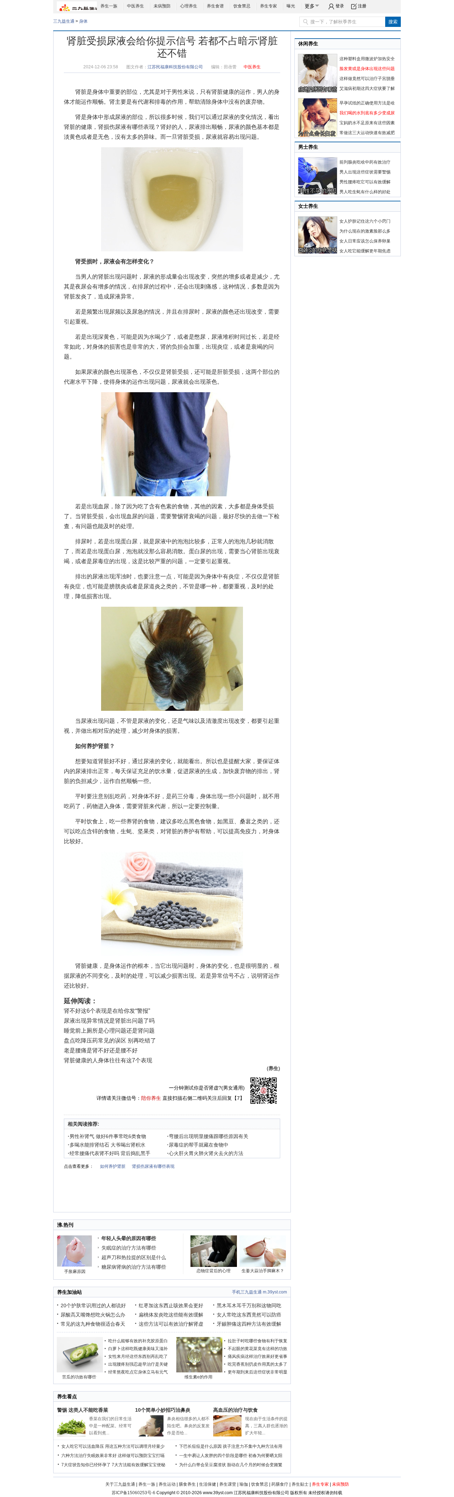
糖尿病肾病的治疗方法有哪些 (133, 1267)
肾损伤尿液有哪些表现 (126, 127)
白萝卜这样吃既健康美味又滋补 (138, 1348)
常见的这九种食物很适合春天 (93, 1324)
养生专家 (268, 6)
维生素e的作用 (198, 1377)
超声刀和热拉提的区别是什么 (133, 1257)
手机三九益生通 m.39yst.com (259, 1292)
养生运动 (167, 1484)
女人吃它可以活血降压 (82, 1446)
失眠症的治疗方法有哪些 (128, 1248)
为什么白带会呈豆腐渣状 (202, 1464)
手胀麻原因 (74, 1271)
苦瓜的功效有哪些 (79, 1377)
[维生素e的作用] (199, 1371)
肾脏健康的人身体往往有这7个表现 (108, 1060)
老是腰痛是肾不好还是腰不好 (101, 1050)
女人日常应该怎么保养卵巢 (365, 241)
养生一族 (108, 6)
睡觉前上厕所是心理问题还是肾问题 (109, 1031)
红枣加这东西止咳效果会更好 (171, 1305)
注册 (362, 6)
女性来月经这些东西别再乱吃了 (138, 1356)
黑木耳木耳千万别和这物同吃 (249, 1305)
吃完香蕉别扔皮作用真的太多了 (257, 1364)
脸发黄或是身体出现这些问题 (367, 68)
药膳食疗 (279, 1484)
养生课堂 (227, 1484)
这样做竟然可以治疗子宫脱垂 (367, 78)
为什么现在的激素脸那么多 (365, 231)
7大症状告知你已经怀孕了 (86, 1464)
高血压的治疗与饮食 (235, 1410)
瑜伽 (243, 1484)
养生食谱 (215, 6)
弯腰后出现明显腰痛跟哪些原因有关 (207, 1136)
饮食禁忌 (241, 6)
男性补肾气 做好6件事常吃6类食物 (107, 1136)
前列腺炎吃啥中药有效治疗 (365, 162)
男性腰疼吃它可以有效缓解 (365, 181)
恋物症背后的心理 (213, 1270)
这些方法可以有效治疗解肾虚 (171, 1324)
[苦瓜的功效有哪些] (80, 1371)
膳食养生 (187, 1484)
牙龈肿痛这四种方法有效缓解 (249, 1324)
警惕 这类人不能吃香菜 (82, 1410)
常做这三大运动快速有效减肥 (367, 132)
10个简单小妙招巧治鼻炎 (162, 1410)
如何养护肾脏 (92, 746)
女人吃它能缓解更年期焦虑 (365, 250)
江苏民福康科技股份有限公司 (175, 66)
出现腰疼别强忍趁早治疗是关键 (138, 1364)
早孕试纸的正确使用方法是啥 (367, 103)
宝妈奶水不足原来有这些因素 (367, 122)
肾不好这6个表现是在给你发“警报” (107, 1011)
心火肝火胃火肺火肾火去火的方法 (205, 1153)
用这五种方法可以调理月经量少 (135, 1446)
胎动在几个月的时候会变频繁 (254, 1464)
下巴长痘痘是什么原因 (200, 1446)
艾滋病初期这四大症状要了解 (367, 88)
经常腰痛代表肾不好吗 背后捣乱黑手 (109, 1153)
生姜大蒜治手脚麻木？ (263, 1270)
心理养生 (188, 6)
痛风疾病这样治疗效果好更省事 (257, 1356)
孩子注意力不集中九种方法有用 (252, 1446)
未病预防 (162, 6)
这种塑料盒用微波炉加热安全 (367, 58)
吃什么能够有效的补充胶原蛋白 (138, 1340)
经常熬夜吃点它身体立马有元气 (138, 1372)
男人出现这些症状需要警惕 (365, 172)
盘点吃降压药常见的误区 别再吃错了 (110, 1041)
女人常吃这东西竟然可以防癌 (249, 1315)
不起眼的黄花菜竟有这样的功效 (257, 1348)
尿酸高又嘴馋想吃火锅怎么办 (93, 1315)
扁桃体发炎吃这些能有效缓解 (171, 1315)
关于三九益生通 (120, 1484)
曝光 (291, 6)
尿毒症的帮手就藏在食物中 (197, 1145)
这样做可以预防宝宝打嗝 (141, 1455)
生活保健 (207, 1484)
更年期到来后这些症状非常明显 (257, 1372)
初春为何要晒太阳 (265, 1455)
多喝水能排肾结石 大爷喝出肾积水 (106, 1145)
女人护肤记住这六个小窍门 (365, 221)
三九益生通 (63, 21)
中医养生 (135, 6)
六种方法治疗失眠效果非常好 (89, 1455)
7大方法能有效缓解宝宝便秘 (138, 1464)
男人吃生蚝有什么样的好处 (365, 191)
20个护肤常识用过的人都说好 (93, 1305)
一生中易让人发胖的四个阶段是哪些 (213, 1455)
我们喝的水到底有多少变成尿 (367, 112)
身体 (83, 21)
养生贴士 (300, 1484)
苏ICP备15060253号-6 (133, 1492)
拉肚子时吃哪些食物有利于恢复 (257, 1340)
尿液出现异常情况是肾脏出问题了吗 (109, 1021)
